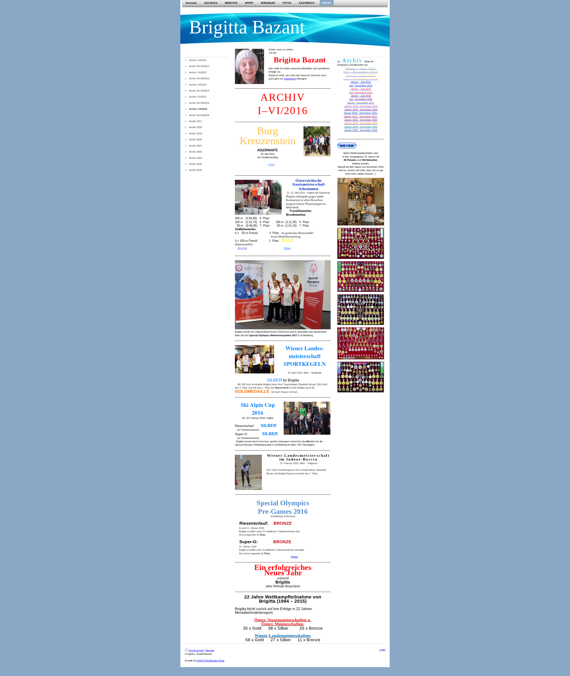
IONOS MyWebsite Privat (210, 660)
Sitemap (210, 650)
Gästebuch (290, 78)
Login (382, 649)
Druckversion (196, 650)
